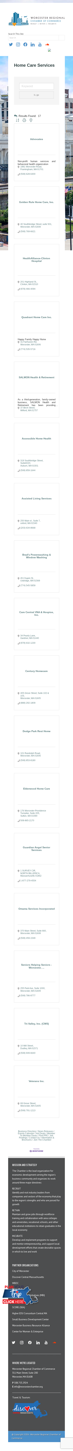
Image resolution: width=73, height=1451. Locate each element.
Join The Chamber (42, 1140)
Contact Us (34, 1137)
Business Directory (27, 1131)
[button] (15, 116)
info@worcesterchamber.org (28, 1386)
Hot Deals (40, 1133)
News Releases (45, 1131)
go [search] (37, 95)
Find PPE (43, 1135)
